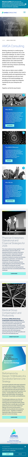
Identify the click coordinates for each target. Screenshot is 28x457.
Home (3, 40)
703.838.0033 (14, 444)
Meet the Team (10, 200)
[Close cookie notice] (25, 446)
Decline (20, 453)
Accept (7, 453)
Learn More (15, 6)
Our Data (9, 160)
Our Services (10, 125)
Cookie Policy (12, 450)
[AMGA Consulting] (9, 12)
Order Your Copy (14, 336)
